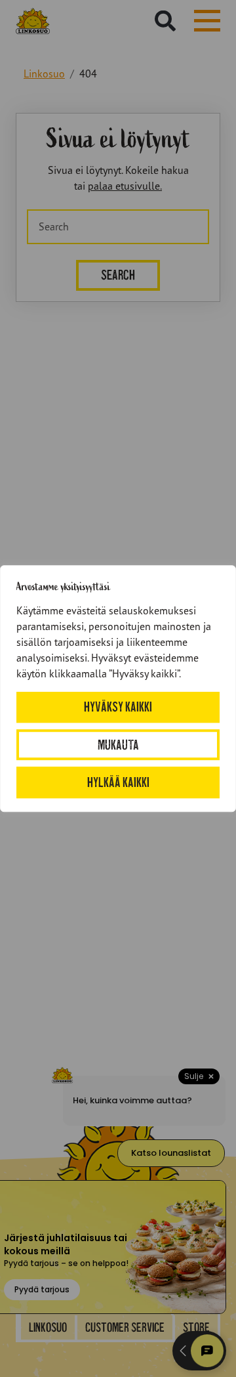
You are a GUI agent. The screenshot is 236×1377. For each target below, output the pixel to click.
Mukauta (118, 744)
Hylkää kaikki (118, 782)
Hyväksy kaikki (118, 707)
